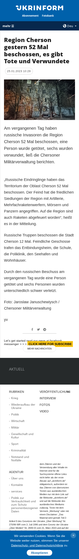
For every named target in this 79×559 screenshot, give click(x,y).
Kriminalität (18, 450)
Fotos (45, 404)
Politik (15, 414)
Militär (15, 427)
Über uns (17, 478)
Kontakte (17, 484)
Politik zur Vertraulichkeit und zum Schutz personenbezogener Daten (24, 504)
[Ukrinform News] (39, 7)
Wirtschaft (17, 421)
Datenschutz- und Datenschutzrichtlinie (37, 545)
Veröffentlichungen (57, 391)
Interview (48, 398)
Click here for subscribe (50, 344)
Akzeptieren (39, 552)
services (16, 491)
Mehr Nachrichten (39, 348)
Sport (14, 444)
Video (44, 411)
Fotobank (48, 15)
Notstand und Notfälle (20, 458)
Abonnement (30, 15)
